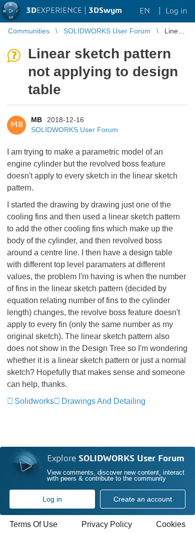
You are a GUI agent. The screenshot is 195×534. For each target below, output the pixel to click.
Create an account (143, 499)
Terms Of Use (34, 524)
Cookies (171, 524)
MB (36, 120)
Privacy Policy (107, 524)
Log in (52, 499)
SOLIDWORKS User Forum (74, 130)
